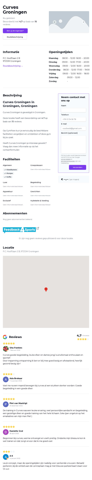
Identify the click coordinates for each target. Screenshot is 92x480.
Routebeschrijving (15, 37)
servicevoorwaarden (68, 161)
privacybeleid (65, 159)
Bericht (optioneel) (69, 133)
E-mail (64, 124)
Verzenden (77, 167)
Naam (63, 106)
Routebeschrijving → (13, 66)
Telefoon (65, 115)
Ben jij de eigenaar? (15, 31)
